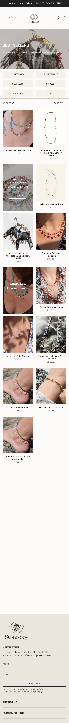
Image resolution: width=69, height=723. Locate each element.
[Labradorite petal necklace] (18, 128)
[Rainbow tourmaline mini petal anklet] (18, 435)
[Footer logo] (17, 630)
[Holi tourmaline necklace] (51, 182)
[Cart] (64, 17)
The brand (10, 702)
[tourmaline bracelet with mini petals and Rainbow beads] (18, 231)
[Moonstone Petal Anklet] (18, 386)
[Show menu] (4, 17)
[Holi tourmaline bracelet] (51, 386)
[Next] (65, 3)
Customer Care (14, 712)
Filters (10, 103)
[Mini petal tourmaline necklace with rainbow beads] (51, 128)
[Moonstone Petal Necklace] (18, 334)
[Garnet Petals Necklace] (51, 285)
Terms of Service (28, 691)
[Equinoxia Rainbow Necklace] (51, 231)
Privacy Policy (9, 691)
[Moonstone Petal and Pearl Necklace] (51, 334)
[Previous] (4, 3)
